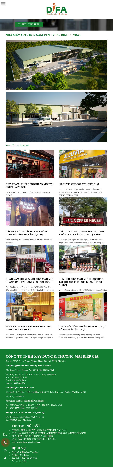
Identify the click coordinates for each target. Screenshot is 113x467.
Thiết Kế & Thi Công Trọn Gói (25, 452)
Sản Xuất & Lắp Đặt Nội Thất (24, 458)
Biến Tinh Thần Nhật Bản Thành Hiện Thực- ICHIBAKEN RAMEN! (28, 328)
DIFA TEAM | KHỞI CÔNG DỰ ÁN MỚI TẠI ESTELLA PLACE (29, 185)
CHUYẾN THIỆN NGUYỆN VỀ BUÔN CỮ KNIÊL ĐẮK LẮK (39, 430)
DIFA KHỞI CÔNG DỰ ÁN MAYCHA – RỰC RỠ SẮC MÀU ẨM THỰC (82, 328)
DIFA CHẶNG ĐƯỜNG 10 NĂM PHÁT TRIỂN (32, 436)
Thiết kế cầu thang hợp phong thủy (26, 442)
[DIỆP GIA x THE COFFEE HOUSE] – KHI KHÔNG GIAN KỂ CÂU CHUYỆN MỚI (81, 233)
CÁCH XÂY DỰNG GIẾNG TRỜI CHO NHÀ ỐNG (34, 439)
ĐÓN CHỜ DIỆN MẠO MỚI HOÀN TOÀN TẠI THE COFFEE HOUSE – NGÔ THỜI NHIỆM (81, 282)
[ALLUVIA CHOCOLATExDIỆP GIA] (79, 184)
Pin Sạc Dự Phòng (19, 461)
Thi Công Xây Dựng (20, 455)
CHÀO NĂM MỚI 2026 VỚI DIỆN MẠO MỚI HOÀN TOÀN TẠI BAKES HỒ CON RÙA (29, 280)
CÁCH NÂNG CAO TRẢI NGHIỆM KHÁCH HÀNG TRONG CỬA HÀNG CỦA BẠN (49, 433)
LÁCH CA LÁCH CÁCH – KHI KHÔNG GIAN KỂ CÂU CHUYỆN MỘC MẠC (27, 233)
